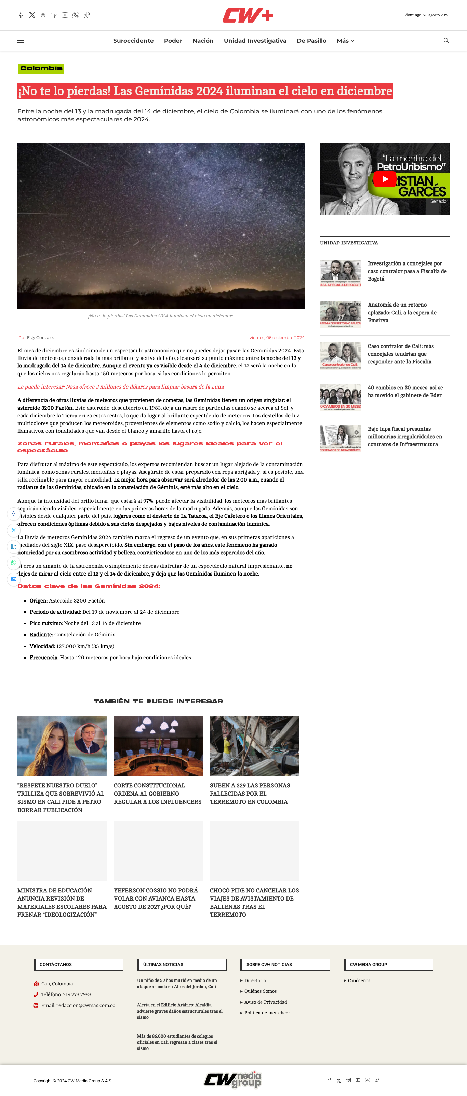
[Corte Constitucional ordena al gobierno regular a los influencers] (158, 746)
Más (343, 40)
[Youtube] (65, 15)
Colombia (41, 69)
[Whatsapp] (76, 15)
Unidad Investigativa (255, 40)
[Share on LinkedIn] (14, 547)
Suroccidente (133, 40)
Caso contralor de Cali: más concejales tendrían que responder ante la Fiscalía (401, 354)
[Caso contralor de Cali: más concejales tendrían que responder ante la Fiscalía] (340, 356)
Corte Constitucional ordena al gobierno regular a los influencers (158, 793)
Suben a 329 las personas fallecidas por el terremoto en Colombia (250, 793)
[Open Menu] (20, 41)
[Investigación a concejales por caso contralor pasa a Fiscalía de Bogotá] (340, 273)
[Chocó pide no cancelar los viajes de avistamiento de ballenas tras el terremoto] (254, 851)
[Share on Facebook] (14, 514)
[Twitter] (32, 15)
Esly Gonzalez (41, 337)
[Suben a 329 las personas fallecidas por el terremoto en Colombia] (254, 746)
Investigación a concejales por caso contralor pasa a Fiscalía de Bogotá (407, 271)
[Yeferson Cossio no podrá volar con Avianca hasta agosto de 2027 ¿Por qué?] (158, 851)
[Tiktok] (87, 15)
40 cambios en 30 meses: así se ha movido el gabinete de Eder (405, 391)
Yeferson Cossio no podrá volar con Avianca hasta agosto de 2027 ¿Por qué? (156, 898)
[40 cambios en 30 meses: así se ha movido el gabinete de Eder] (340, 397)
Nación (203, 40)
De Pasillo (311, 40)
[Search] (446, 40)
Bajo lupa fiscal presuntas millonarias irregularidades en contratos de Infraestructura (405, 436)
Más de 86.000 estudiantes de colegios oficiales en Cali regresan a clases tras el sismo (177, 1042)
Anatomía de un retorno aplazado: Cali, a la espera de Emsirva (402, 312)
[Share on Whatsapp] (14, 563)
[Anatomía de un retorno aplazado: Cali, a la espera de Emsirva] (340, 314)
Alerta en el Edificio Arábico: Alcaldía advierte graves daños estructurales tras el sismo (180, 1011)
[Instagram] (43, 15)
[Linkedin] (54, 15)
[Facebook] (21, 15)
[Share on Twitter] (14, 530)
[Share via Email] (14, 579)
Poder (173, 40)
